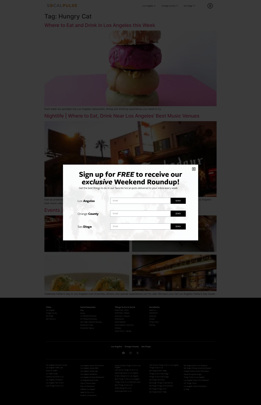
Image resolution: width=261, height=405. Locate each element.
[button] (193, 169)
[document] (130, 202)
